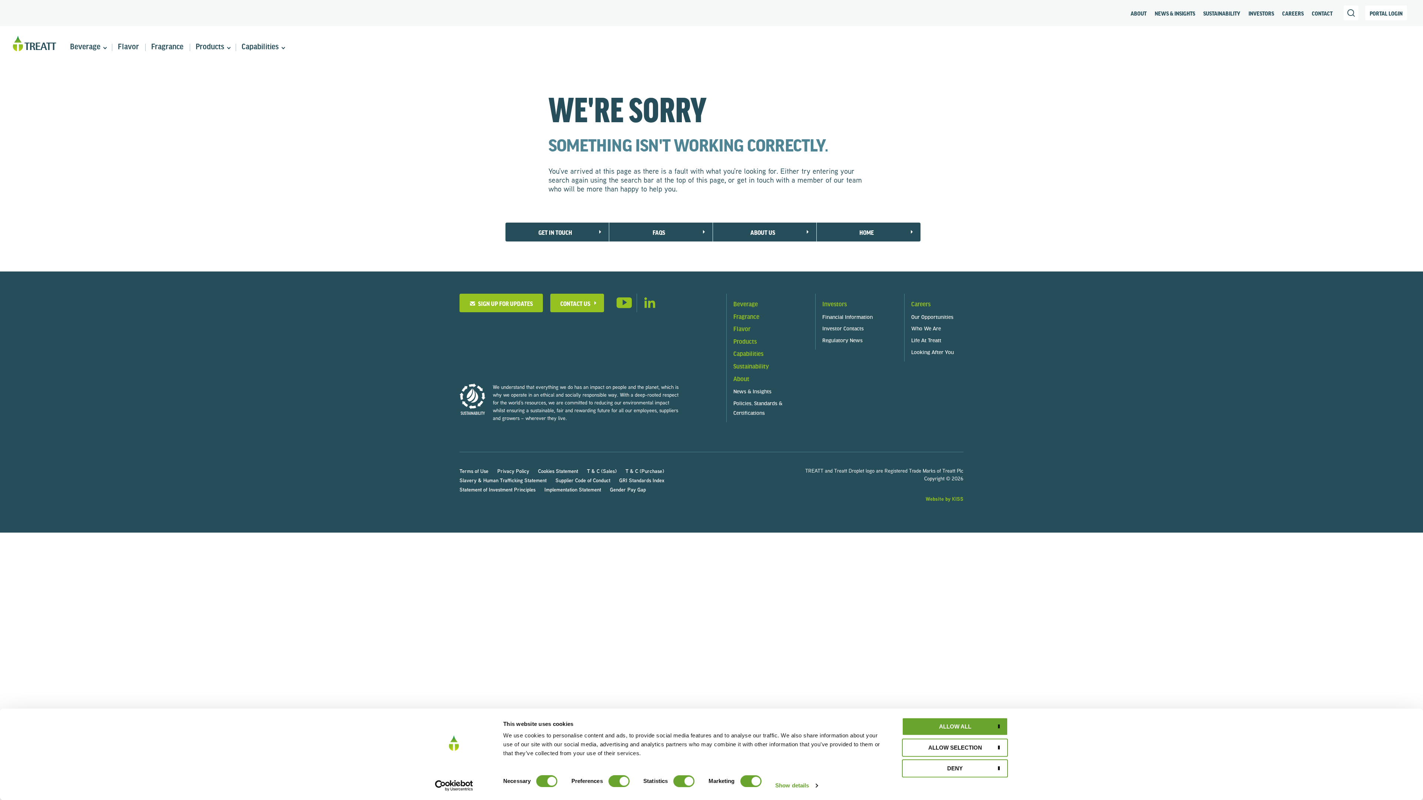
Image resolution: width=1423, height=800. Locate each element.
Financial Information (847, 317)
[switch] (619, 781)
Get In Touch (555, 232)
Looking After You (932, 353)
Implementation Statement (572, 489)
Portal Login (1386, 13)
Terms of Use (474, 470)
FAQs (659, 232)
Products (210, 47)
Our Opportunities (932, 317)
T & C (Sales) (602, 470)
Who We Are (926, 329)
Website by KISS (944, 498)
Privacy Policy (513, 470)
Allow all (955, 726)
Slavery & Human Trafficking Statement (503, 480)
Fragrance (167, 47)
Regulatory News (842, 341)
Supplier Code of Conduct (582, 480)
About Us (762, 232)
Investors (1261, 13)
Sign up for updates (504, 303)
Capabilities (260, 47)
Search (1351, 13)
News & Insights (1175, 13)
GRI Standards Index (641, 480)
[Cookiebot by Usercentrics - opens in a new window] (454, 785)
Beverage (85, 47)
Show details (792, 785)
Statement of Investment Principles (497, 489)
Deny (955, 768)
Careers (1293, 13)
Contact (1322, 13)
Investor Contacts (843, 329)
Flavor (128, 47)
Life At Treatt (926, 341)
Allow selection (955, 747)
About (1139, 13)
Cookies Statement (558, 470)
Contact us (575, 303)
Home (866, 232)
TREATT (34, 43)
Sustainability (1221, 13)
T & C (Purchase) (645, 470)
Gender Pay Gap (628, 489)
